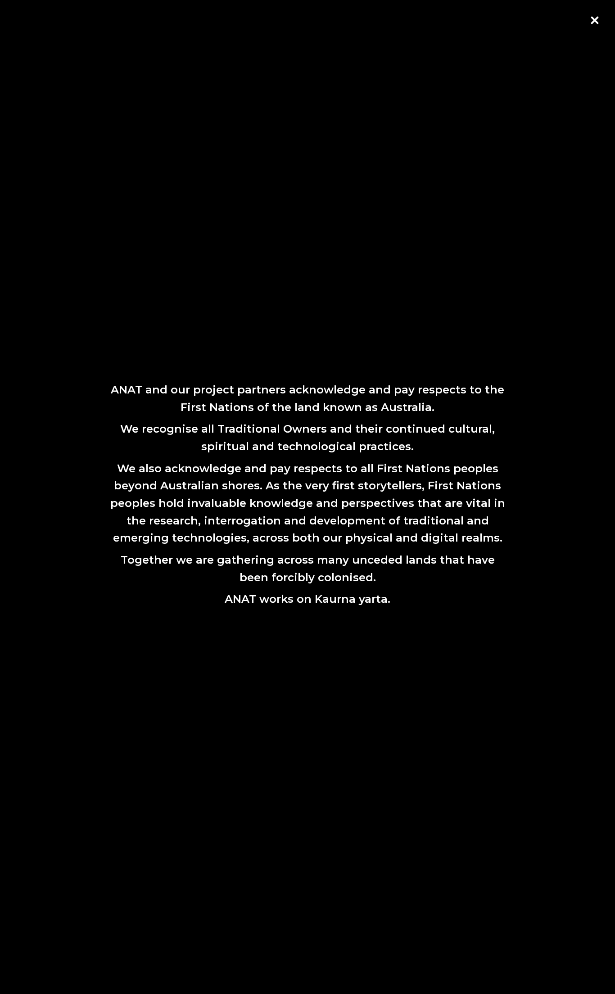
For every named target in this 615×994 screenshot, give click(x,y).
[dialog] (307, 497)
